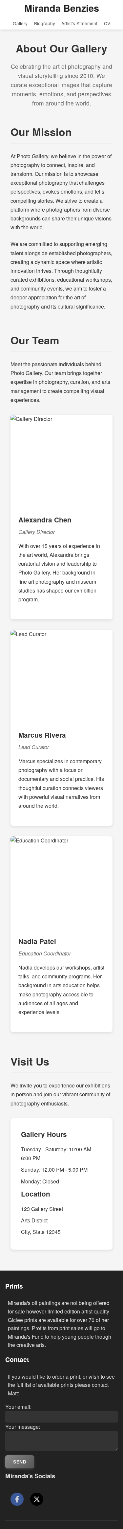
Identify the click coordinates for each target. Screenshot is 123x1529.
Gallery (20, 23)
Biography (44, 23)
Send (19, 1461)
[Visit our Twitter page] (36, 1499)
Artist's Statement (79, 23)
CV (107, 23)
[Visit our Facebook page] (17, 1499)
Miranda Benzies (61, 8)
